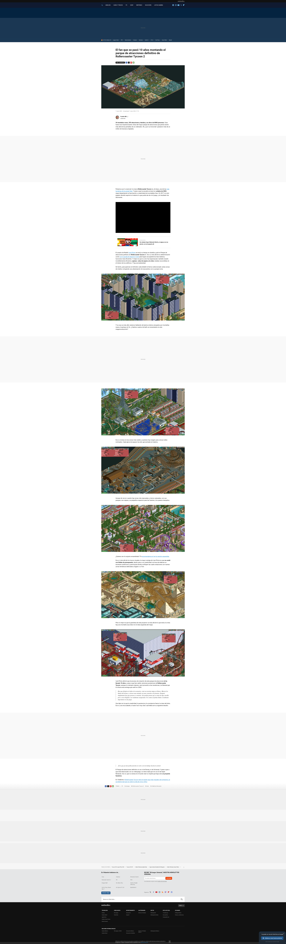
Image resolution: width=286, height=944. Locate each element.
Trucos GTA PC (130, 867)
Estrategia (127, 786)
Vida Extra (116, 914)
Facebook (126, 62)
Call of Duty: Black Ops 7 (106, 888)
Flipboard (184, 5)
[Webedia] (181, 1)
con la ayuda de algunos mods (129, 257)
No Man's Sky (119, 883)
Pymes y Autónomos (179, 914)
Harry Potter (164, 40)
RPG (122, 40)
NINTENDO (139, 5)
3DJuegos (116, 912)
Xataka (103, 912)
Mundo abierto (128, 40)
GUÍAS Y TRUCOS (118, 5)
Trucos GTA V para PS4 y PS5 (118, 867)
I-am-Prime (132, 252)
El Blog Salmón (178, 912)
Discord (173, 5)
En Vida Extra (142, 240)
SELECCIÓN (148, 5)
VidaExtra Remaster (156, 786)
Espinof (127, 914)
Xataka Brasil (104, 933)
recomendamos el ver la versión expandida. (155, 556)
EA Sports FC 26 (120, 887)
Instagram (176, 5)
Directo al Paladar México (142, 931)
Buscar (181, 899)
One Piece (157, 40)
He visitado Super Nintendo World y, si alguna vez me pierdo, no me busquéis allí (154, 243)
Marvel (170, 40)
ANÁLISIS (108, 5)
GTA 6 (152, 40)
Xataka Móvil (104, 914)
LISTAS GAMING (158, 5)
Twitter (181, 5)
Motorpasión (153, 912)
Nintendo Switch (134, 877)
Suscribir (168, 878)
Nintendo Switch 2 (106, 880)
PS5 (131, 880)
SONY (131, 5)
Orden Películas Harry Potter (173, 867)
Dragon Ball (104, 883)
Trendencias (165, 912)
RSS (162, 892)
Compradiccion (166, 917)
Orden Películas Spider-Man (141, 867)
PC (126, 5)
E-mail (133, 62)
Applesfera (104, 917)
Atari (148, 786)
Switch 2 (147, 40)
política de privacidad (162, 881)
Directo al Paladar (142, 912)
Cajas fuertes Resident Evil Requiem (157, 867)
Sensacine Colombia (130, 933)
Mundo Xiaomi (105, 921)
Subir (180, 905)
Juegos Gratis (116, 40)
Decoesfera (165, 914)
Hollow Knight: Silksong (134, 883)
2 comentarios (121, 62)
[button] (124, 117)
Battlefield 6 (133, 887)
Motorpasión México (155, 930)
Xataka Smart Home (106, 919)
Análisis (118, 877)
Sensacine (128, 912)
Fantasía (135, 40)
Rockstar (141, 40)
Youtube (178, 5)
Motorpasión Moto (154, 914)
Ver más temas (106, 892)
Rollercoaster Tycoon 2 (138, 786)
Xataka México (105, 930)
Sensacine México (130, 930)
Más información (144, 942)
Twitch (165, 892)
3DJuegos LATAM (117, 930)
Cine (103, 877)
